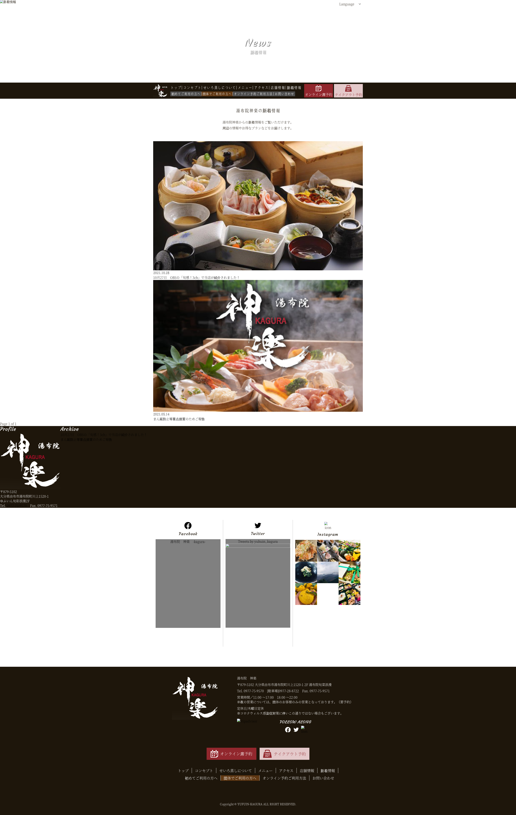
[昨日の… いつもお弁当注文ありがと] (349, 594)
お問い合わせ (323, 778)
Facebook (188, 640)
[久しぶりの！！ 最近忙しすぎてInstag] (349, 572)
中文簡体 (345, 28)
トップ (183, 770)
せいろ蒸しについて (235, 770)
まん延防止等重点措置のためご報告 (86, 439)
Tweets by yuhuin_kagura (258, 541)
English (345, 20)
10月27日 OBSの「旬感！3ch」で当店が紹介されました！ (103, 434)
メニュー (265, 770)
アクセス (286, 770)
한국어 (344, 36)
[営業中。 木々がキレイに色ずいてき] (328, 594)
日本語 (344, 12)
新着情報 (327, 770)
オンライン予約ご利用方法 (284, 778)
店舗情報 (307, 770)
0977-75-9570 (17, 505)
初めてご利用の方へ (201, 778)
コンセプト (204, 770)
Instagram (328, 640)
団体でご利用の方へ (240, 778)
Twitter (258, 639)
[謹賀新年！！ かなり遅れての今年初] (328, 550)
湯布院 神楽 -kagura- (188, 541)
